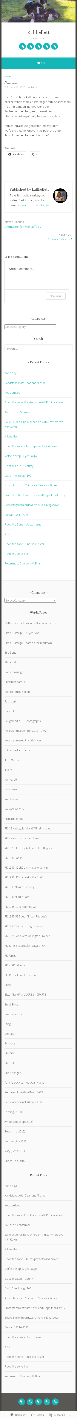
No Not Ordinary (14, 809)
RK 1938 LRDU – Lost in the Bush (23, 877)
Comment (56, 296)
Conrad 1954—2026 (16, 515)
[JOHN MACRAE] (55, 1402)
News (8, 76)
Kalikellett (38, 32)
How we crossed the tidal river (22, 740)
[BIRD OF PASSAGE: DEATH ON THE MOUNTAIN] (38, 1402)
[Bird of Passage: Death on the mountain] (38, 46)
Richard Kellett (13, 818)
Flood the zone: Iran (16, 553)
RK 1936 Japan (13, 858)
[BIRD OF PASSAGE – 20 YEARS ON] (30, 1402)
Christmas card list (15, 682)
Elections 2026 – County (18, 466)
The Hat (9, 1063)
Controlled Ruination (17, 691)
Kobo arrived (12, 392)
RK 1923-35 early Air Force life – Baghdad (29, 848)
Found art (10, 701)
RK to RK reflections (16, 965)
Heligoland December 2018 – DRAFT (26, 730)
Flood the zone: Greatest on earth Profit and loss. (34, 402)
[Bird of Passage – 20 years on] (30, 46)
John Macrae (12, 760)
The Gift (9, 1053)
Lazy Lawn (10, 789)
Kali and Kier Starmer (17, 412)
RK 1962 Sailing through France (23, 926)
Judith (8, 770)
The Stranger (12, 1073)
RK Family (10, 955)
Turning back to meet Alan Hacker (24, 1082)
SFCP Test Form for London (20, 975)
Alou (7, 534)
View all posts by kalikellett (34, 205)
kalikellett (34, 87)
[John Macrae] (54, 46)
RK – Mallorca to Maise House (22, 838)
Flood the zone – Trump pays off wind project (31, 446)
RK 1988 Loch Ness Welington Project (27, 936)
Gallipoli (9, 711)
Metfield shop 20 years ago (20, 456)
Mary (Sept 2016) (14, 1151)
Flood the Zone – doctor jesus (22, 524)
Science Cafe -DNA (60, 237)
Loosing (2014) (13, 1112)
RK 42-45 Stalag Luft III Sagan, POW (25, 945)
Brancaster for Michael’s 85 (22, 224)
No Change (11, 799)
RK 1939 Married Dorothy (19, 887)
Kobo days (10, 373)
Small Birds (11, 1004)
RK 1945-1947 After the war (20, 906)
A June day (11, 436)
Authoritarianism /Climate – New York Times (30, 485)
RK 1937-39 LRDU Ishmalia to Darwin (26, 867)
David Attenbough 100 (17, 475)
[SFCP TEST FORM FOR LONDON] (22, 1402)
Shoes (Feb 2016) (14, 1161)
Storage (9, 1033)
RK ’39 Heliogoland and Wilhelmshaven (28, 828)
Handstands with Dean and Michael (25, 383)
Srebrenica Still (13, 1014)
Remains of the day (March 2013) (24, 1092)
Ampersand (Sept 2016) (18, 1121)
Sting (7, 1024)
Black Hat (10, 662)
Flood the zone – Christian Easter (24, 544)
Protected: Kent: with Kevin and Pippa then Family (34, 495)
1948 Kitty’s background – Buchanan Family (30, 623)
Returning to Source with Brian (22, 563)
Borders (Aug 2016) (15, 1141)
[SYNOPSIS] (47, 1402)
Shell (7, 985)
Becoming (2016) (14, 1131)
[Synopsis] (46, 46)
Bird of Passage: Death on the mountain (28, 643)
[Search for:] (38, 348)
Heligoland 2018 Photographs (22, 721)
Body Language (13, 672)
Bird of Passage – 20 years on (21, 633)
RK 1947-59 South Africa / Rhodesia (25, 916)
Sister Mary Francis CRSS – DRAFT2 (25, 994)
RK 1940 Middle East (16, 897)
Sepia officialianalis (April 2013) (23, 1102)
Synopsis (9, 1043)
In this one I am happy (17, 750)
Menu (41, 63)
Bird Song (10, 652)
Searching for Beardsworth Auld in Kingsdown (31, 505)
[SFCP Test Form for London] (22, 46)
